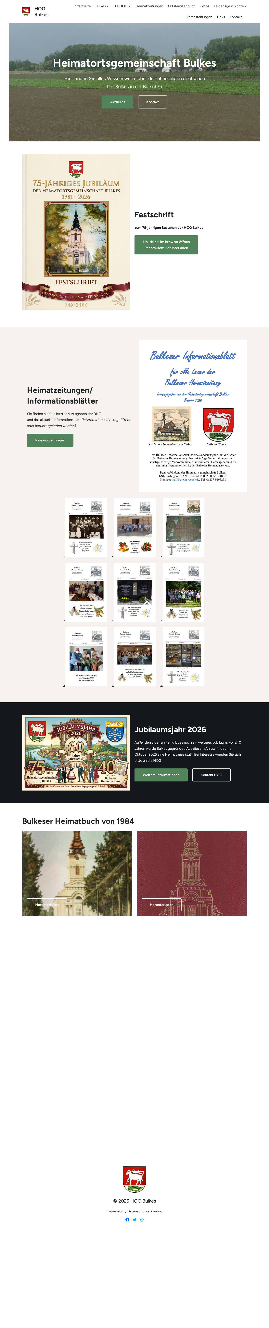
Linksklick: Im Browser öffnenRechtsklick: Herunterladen (166, 245)
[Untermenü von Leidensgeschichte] (246, 6)
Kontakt (152, 102)
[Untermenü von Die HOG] (130, 6)
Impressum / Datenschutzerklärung (134, 1211)
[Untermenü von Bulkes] (108, 6)
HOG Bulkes (41, 11)
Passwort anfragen (50, 440)
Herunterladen (47, 905)
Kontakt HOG (211, 775)
